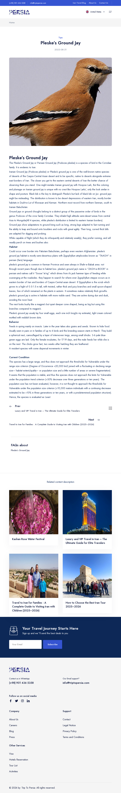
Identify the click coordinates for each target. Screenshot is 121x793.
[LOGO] (19, 12)
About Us (92, 2)
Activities (13, 771)
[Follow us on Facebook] (11, 701)
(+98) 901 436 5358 (17, 3)
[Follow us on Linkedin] (28, 701)
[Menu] (110, 11)
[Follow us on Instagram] (22, 701)
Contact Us (103, 2)
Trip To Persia (28, 787)
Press (12, 737)
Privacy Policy (69, 731)
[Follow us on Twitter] (16, 701)
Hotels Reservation (18, 759)
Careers (13, 725)
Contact (66, 719)
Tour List (13, 765)
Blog (11, 731)
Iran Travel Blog (79, 2)
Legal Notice (69, 725)
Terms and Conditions (73, 737)
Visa (11, 753)
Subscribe (53, 644)
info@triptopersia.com (38, 3)
